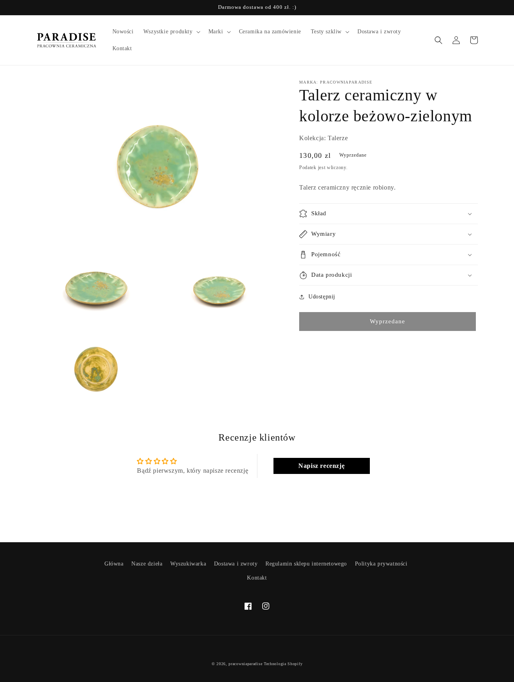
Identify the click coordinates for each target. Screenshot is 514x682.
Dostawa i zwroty (236, 564)
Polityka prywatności (381, 564)
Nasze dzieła (146, 564)
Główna (114, 564)
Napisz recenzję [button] (321, 465)
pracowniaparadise (245, 664)
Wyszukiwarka (188, 564)
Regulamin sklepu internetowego (306, 564)
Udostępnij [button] (321, 297)
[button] (171, 31)
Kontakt (257, 578)
